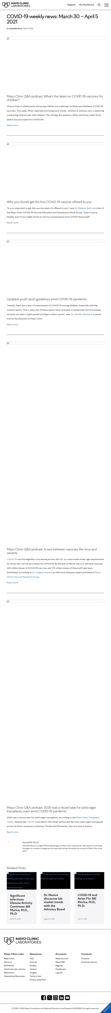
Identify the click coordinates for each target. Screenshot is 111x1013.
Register (71, 4)
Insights (33, 972)
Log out (59, 972)
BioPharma (9, 965)
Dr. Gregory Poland (41, 572)
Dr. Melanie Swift (83, 208)
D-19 (14, 559)
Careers (33, 969)
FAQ (32, 958)
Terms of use (35, 976)
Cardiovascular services (14, 969)
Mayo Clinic (9, 958)
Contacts (85, 958)
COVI (9, 559)
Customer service (89, 962)
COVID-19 (32, 821)
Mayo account (62, 958)
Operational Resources (14, 976)
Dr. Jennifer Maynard (81, 314)
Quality (33, 965)
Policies (33, 962)
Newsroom (9, 972)
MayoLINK (60, 962)
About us (8, 962)
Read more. (13, 125)
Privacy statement (38, 979)
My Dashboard (86, 4)
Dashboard (61, 969)
